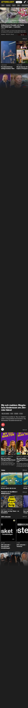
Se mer (22, 34)
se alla (25, 38)
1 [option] (2, 429)
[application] (14, 15)
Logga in (19, 2)
